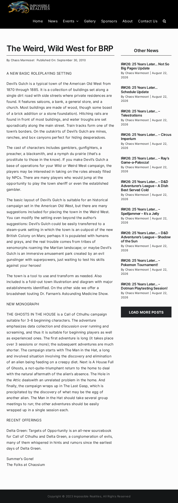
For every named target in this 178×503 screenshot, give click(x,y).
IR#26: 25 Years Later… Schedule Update (139, 89)
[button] (164, 21)
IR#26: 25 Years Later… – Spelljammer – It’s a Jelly (140, 211)
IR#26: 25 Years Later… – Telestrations (140, 113)
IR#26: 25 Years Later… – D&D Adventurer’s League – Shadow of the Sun (146, 237)
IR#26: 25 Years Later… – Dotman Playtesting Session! (144, 286)
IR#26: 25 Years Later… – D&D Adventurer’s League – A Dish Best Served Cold (144, 185)
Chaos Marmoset (23, 60)
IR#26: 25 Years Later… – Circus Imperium (146, 136)
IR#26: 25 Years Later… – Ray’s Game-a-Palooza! (145, 160)
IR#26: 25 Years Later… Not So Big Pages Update (145, 66)
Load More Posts (146, 312)
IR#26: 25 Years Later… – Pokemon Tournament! (140, 262)
